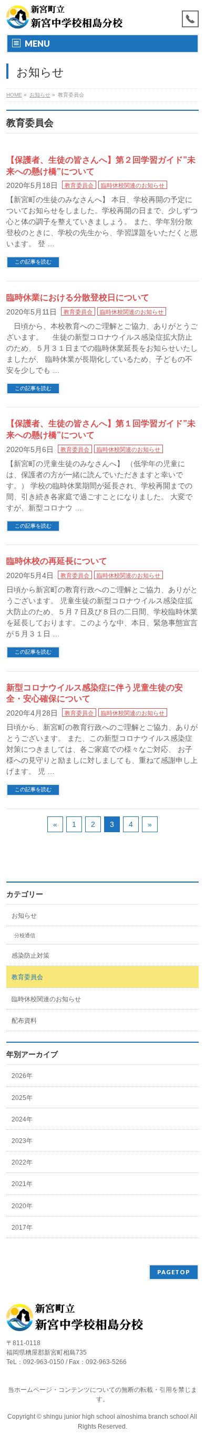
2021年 (22, 1184)
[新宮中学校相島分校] (64, 17)
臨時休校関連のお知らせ (133, 185)
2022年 (22, 1162)
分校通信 (24, 935)
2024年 (22, 1119)
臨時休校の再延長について (56, 561)
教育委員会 (79, 185)
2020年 (22, 1206)
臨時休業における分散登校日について (77, 297)
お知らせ (24, 915)
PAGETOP (173, 1271)
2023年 (22, 1141)
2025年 (22, 1098)
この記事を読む (33, 262)
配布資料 (24, 1020)
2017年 (22, 1227)
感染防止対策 (30, 955)
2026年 (22, 1075)
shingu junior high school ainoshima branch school (116, 1416)
